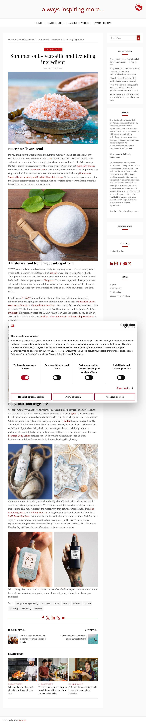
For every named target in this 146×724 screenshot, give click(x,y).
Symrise (22, 720)
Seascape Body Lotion (19, 435)
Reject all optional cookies (31, 396)
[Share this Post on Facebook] (43, 619)
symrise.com (102, 23)
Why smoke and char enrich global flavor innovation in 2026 (21, 690)
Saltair (67, 420)
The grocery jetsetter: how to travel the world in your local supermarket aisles (52, 690)
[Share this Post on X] (48, 619)
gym (73, 413)
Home (13, 39)
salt (50, 158)
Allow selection (73, 396)
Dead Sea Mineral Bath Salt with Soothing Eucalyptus (66, 316)
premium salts (37, 169)
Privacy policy (115, 288)
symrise (87, 603)
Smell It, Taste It (27, 39)
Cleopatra (48, 280)
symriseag (14, 608)
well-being (26, 608)
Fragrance (46, 603)
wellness (38, 608)
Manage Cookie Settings (120, 296)
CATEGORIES (55, 23)
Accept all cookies (115, 396)
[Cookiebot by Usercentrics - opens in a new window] (122, 326)
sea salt (53, 272)
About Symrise (79, 23)
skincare (76, 603)
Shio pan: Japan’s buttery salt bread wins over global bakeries (83, 690)
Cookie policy (115, 292)
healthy (66, 603)
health (56, 603)
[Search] (138, 37)
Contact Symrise (117, 251)
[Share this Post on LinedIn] (53, 619)
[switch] (57, 377)
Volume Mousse (38, 512)
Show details (122, 388)
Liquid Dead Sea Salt (43, 305)
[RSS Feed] (58, 619)
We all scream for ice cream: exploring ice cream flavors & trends (33, 638)
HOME (38, 23)
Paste (22, 512)
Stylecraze (13, 312)
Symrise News (125, 226)
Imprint (113, 284)
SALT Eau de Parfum (18, 516)
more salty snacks (85, 165)
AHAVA (26, 297)
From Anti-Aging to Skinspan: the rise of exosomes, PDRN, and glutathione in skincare (124, 87)
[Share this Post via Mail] (63, 619)
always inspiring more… (73, 9)
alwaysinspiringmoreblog (27, 603)
